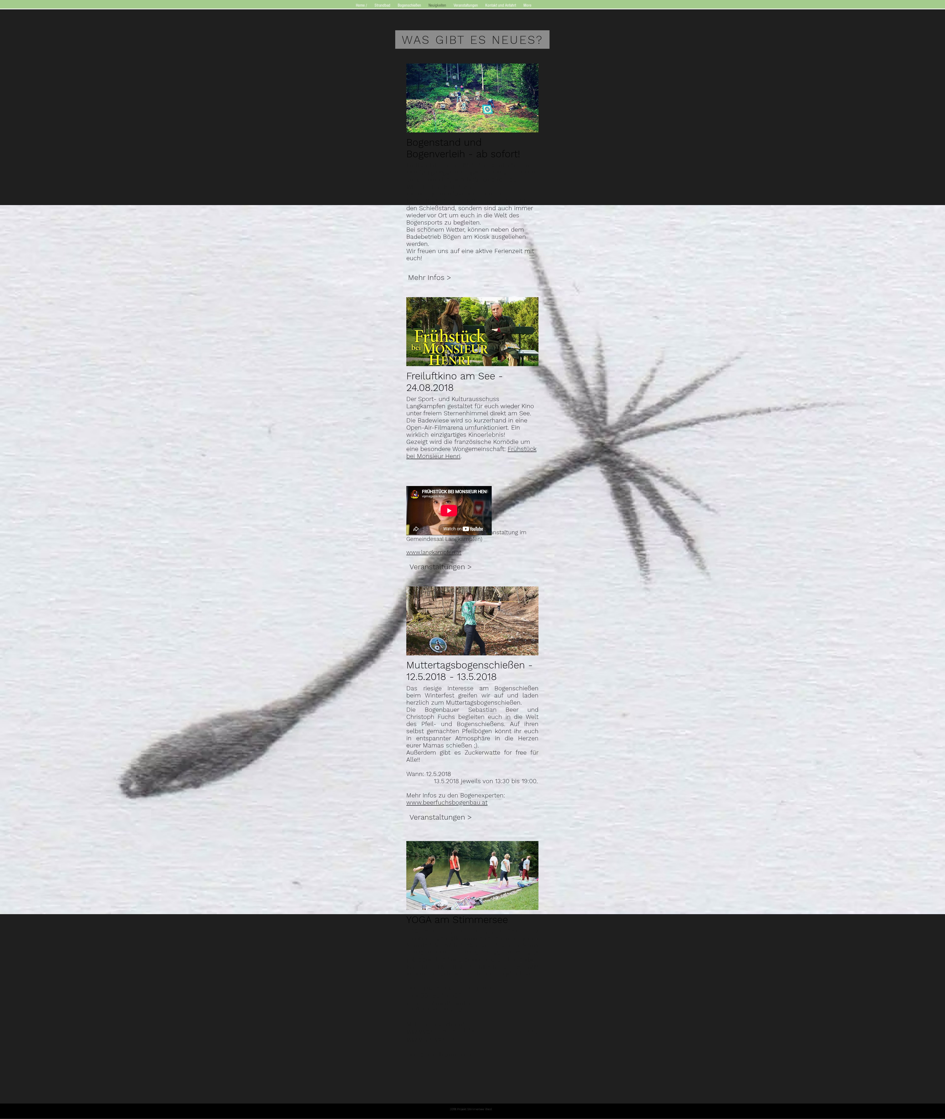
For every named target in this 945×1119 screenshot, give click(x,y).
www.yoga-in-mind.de (440, 1031)
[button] (429, 277)
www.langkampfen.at (433, 552)
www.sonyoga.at (431, 1039)
